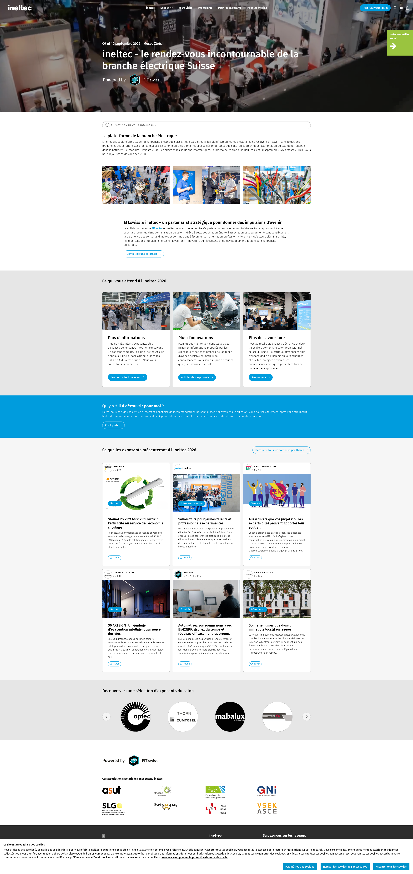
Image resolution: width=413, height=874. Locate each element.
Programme (205, 8)
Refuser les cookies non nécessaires (345, 866)
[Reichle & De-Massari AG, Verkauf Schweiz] (230, 717)
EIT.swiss (157, 228)
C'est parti (111, 425)
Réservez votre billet (375, 8)
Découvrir (166, 8)
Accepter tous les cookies (391, 866)
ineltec (150, 8)
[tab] (194, 201)
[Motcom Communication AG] (183, 717)
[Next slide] (304, 185)
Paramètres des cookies (299, 866)
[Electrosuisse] (136, 717)
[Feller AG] (277, 717)
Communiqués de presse (142, 254)
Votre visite (185, 8)
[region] (206, 856)
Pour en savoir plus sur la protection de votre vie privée (194, 857)
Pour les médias (257, 8)
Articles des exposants (195, 377)
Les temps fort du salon (126, 377)
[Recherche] (395, 8)
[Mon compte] (407, 8)
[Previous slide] (109, 185)
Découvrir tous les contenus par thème (279, 450)
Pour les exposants (230, 8)
